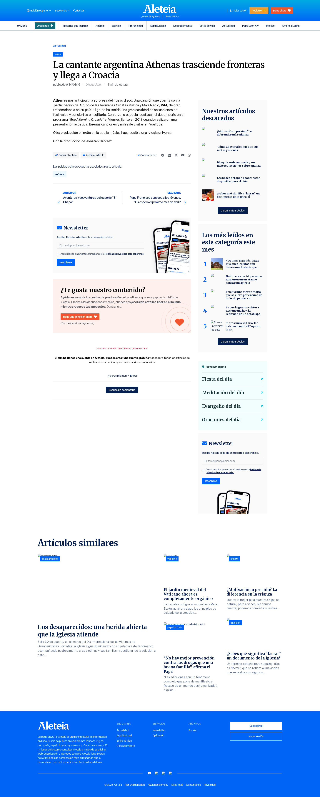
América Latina (290, 25)
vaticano (172, 558)
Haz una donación (135, 784)
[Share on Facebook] (162, 155)
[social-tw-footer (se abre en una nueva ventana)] (163, 773)
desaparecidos (49, 558)
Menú (23, 25)
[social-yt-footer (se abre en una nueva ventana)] (149, 773)
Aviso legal (177, 784)
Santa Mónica (172, 16)
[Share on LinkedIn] (169, 155)
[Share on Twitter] (176, 155)
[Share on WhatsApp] (189, 155)
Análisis (100, 25)
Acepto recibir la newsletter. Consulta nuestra (102, 253)
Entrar (133, 375)
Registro (257, 10)
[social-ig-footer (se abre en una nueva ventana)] (170, 773)
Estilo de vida (207, 25)
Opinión (116, 25)
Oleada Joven (94, 85)
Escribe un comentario (122, 390)
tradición (235, 622)
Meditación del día (223, 393)
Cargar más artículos (233, 210)
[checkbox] (58, 254)
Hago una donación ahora (77, 316)
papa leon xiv (174, 627)
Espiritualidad (158, 25)
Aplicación (158, 735)
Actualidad (228, 25)
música (59, 174)
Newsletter (159, 730)
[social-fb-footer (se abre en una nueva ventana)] (156, 773)
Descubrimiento (182, 25)
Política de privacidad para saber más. (124, 253)
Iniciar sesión (239, 10)
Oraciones (43, 25)
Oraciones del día (221, 420)
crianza (234, 558)
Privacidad (210, 784)
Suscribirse (256, 725)
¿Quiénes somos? (158, 784)
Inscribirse (66, 262)
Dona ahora (279, 10)
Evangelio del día (221, 406)
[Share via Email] (182, 155)
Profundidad (136, 25)
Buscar (80, 10)
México (270, 25)
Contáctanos (193, 784)
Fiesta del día (217, 379)
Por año (193, 730)
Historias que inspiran (75, 25)
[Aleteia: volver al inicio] (160, 8)
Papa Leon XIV (250, 25)
